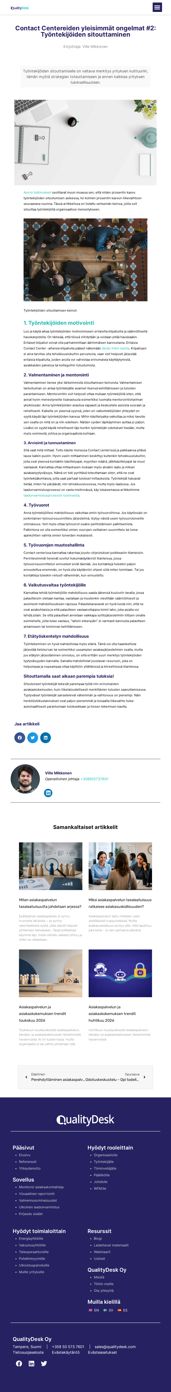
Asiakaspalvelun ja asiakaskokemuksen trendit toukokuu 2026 (42, 1014)
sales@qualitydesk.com (115, 1347)
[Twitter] (44, 1363)
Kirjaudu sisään (31, 1214)
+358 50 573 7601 (68, 1347)
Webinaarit (102, 1252)
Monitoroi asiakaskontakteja (41, 1187)
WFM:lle (100, 1188)
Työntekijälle (104, 1162)
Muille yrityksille (31, 1272)
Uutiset (99, 1258)
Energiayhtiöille (31, 1238)
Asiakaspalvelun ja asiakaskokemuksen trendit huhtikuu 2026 (112, 1014)
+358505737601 (94, 779)
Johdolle (100, 1182)
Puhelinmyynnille (32, 1258)
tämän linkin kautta (115, 348)
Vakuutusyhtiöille (32, 1245)
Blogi (98, 1238)
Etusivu (24, 1155)
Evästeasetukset (102, 1352)
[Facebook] (19, 1363)
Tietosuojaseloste (28, 1352)
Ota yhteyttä (104, 1290)
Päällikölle (102, 1175)
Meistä (99, 1277)
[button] (157, 7)
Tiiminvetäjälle (105, 1168)
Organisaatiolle (105, 1155)
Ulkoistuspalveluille (34, 1265)
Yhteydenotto (30, 1168)
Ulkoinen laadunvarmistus (39, 1207)
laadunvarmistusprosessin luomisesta (51, 495)
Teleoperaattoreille (34, 1252)
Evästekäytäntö (66, 1352)
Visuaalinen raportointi (37, 1194)
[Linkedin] (48, 793)
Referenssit (27, 1162)
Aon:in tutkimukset (37, 192)
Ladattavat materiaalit (111, 1245)
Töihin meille (103, 1284)
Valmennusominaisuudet (38, 1200)
